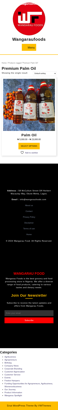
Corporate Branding (13, 369)
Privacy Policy (29, 217)
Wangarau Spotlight (13, 395)
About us (29, 205)
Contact (29, 211)
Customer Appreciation (15, 372)
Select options (29, 146)
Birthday (8, 363)
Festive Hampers (12, 380)
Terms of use (29, 228)
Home (4, 63)
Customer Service (12, 374)
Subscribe (29, 320)
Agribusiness (10, 357)
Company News (12, 366)
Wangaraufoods (29, 39)
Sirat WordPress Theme (20, 405)
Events (8, 377)
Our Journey (10, 389)
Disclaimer (29, 223)
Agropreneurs (11, 360)
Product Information (13, 392)
